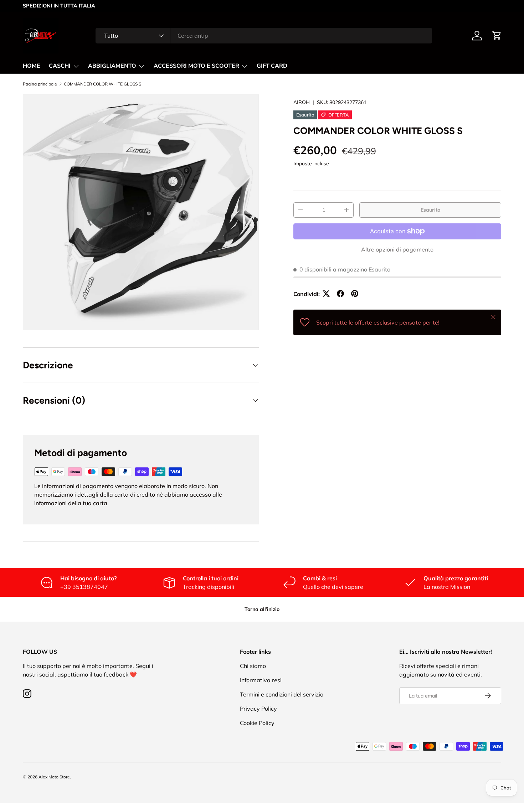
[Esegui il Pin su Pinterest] (355, 293)
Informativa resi (261, 680)
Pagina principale (40, 84)
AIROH (301, 102)
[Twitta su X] (326, 293)
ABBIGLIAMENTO (112, 66)
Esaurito (430, 209)
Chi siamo (253, 665)
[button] (497, 35)
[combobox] (264, 35)
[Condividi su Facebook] (340, 293)
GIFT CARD (272, 66)
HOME (31, 66)
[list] (140, 212)
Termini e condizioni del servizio (281, 694)
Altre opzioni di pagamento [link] (397, 249)
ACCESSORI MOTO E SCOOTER (196, 66)
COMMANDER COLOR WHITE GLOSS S (102, 84)
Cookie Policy (257, 722)
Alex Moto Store (54, 776)
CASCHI (60, 66)
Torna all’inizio (262, 609)
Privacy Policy (258, 708)
